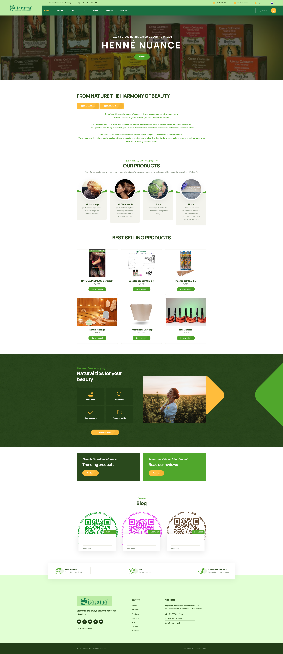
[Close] (199, 313)
